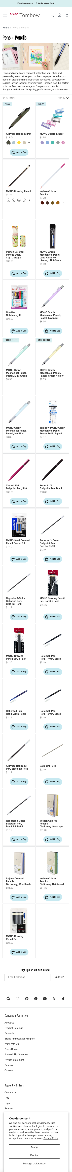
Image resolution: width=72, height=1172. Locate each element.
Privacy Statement (14, 1060)
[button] (63, 98)
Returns (9, 1065)
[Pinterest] (27, 999)
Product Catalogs (14, 1028)
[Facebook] (36, 999)
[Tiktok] (63, 999)
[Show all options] (29, 142)
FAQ (7, 1098)
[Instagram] (18, 999)
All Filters (10, 98)
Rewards (9, 1033)
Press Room (11, 1049)
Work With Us (12, 1044)
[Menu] (5, 15)
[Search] (52, 15)
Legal (7, 1103)
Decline (34, 1155)
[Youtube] (45, 999)
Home (6, 28)
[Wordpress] (9, 999)
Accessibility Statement (17, 1054)
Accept (34, 1147)
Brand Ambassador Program (20, 1039)
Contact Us (10, 1093)
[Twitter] (54, 999)
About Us (9, 1023)
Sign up (59, 977)
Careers (9, 1070)
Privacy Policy (51, 1138)
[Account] (59, 15)
